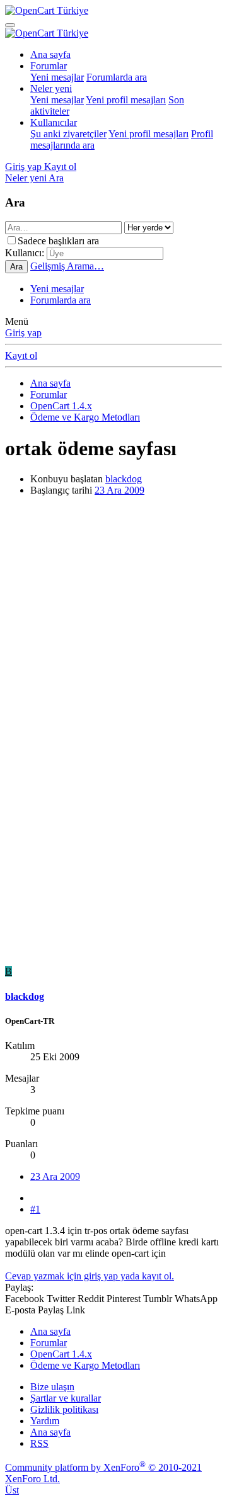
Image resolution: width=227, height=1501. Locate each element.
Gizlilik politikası (64, 1409)
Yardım (44, 1420)
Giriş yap (23, 332)
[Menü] (10, 25)
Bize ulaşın (52, 1386)
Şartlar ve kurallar (65, 1398)
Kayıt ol (21, 355)
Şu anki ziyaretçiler (68, 133)
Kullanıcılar (53, 122)
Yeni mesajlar (57, 77)
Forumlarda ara (116, 77)
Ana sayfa (50, 54)
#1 (35, 1209)
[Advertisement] (113, 619)
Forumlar (48, 65)
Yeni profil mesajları (126, 99)
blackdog (123, 478)
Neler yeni (51, 88)
